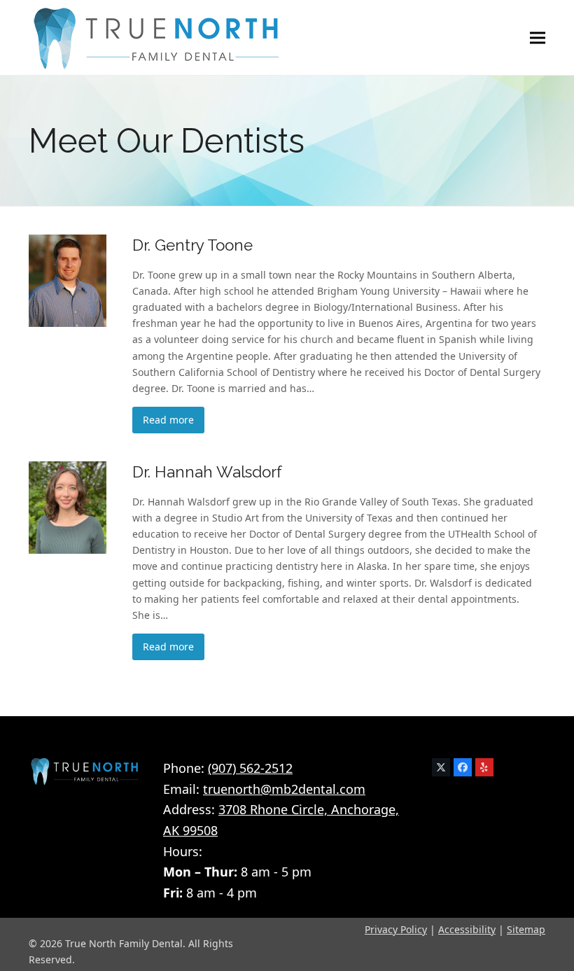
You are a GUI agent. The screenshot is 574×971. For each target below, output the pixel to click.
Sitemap (526, 929)
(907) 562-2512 (250, 768)
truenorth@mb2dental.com (284, 789)
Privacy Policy (396, 929)
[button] (537, 37)
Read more (168, 419)
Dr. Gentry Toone (192, 245)
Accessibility (467, 929)
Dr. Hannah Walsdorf (207, 472)
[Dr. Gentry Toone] (67, 279)
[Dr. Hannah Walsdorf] (67, 506)
